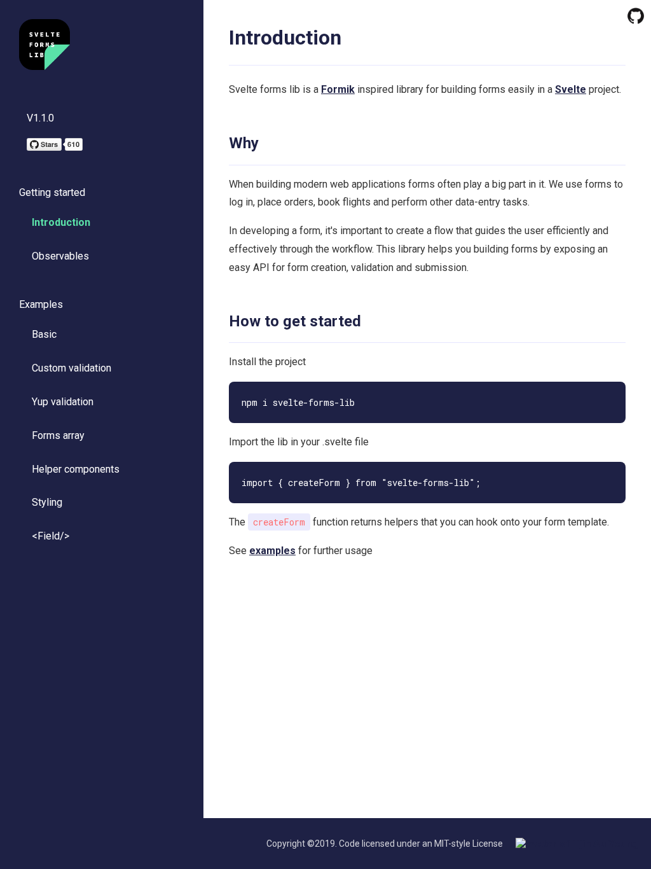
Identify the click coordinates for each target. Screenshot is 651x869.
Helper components (76, 469)
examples (272, 551)
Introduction (61, 222)
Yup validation (62, 402)
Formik (338, 89)
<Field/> (50, 536)
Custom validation (71, 368)
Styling (47, 502)
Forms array (58, 435)
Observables (60, 256)
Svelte (570, 89)
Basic (44, 334)
